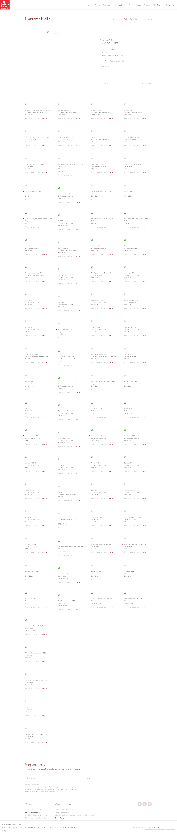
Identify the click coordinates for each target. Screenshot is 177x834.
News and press (120, 5)
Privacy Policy (59, 818)
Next (150, 83)
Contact (147, 5)
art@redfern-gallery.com (32, 812)
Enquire (104, 61)
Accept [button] (170, 827)
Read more (106, 66)
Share (105, 83)
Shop (131, 5)
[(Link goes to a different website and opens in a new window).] (139, 804)
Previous (143, 83)
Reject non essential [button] (155, 827)
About (138, 5)
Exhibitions (107, 5)
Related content (136, 19)
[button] (117, 61)
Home (89, 5)
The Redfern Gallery (5, 4)
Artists (97, 5)
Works (125, 19)
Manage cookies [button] (137, 827)
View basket (167, 5)
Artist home (115, 19)
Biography (148, 19)
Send (88, 778)
